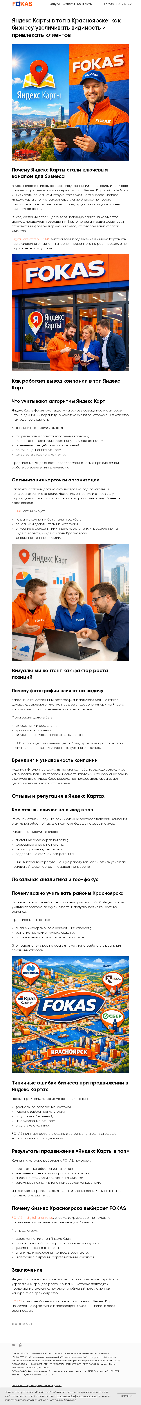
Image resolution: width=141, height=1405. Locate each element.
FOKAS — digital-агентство (32, 1217)
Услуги (54, 4)
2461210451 (36, 1364)
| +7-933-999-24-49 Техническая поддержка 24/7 (37, 1357)
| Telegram (93, 1357)
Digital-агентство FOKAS (31, 239)
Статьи (15, 1353)
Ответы (69, 4)
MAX (84, 1357)
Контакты (84, 4)
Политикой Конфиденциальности (77, 1396)
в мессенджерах (72, 1357)
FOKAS (17, 511)
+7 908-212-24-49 (117, 4)
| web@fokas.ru (108, 1357)
